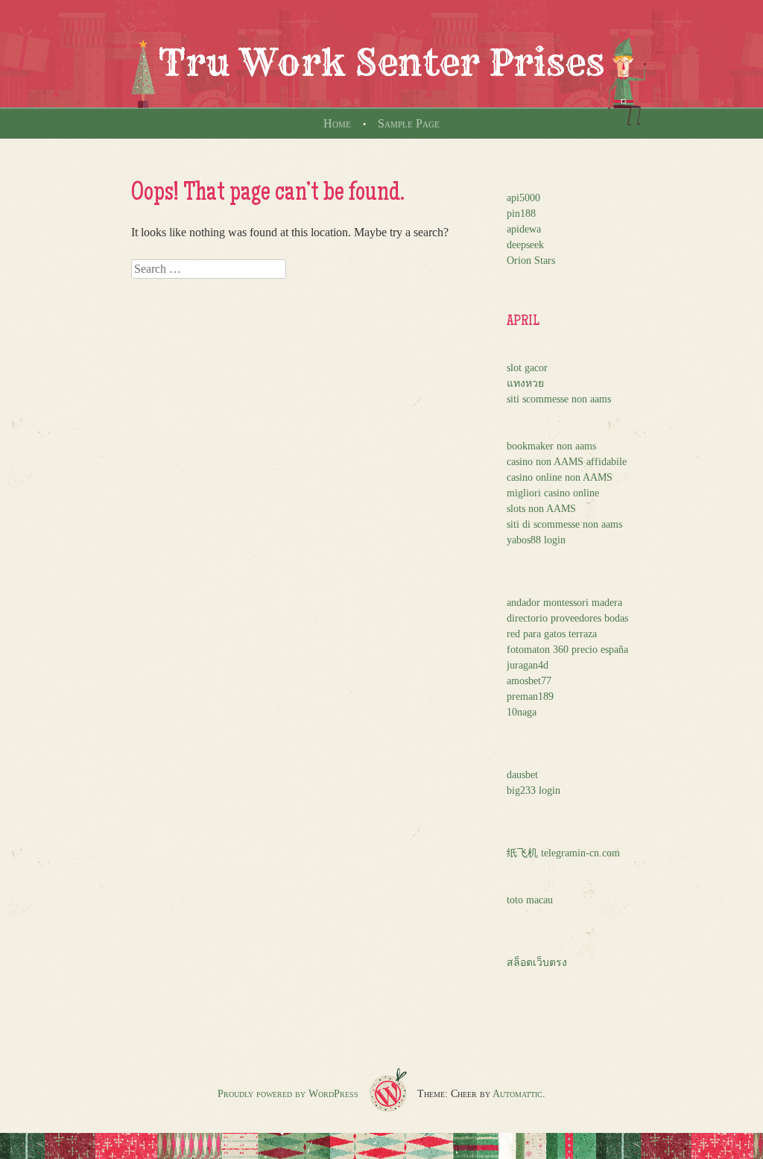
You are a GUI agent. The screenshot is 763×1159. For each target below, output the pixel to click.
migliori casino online (553, 493)
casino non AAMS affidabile (567, 461)
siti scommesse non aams (559, 399)
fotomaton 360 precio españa (567, 649)
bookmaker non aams (551, 446)
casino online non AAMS (559, 477)
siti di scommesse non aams (564, 524)
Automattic (517, 1093)
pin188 (521, 213)
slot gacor (527, 367)
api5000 (523, 197)
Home (337, 123)
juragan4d (527, 665)
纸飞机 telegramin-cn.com (563, 853)
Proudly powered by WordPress (288, 1093)
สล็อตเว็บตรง (537, 962)
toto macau (530, 900)
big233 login (533, 790)
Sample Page (409, 123)
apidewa (524, 229)
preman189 (530, 696)
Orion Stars (531, 260)
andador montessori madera (564, 602)
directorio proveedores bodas (567, 618)
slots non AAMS (541, 508)
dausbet (522, 774)
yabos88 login (536, 540)
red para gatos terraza (552, 633)
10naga (521, 712)
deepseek (525, 244)
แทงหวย (525, 383)
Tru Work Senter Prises (381, 62)
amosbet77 (529, 680)
